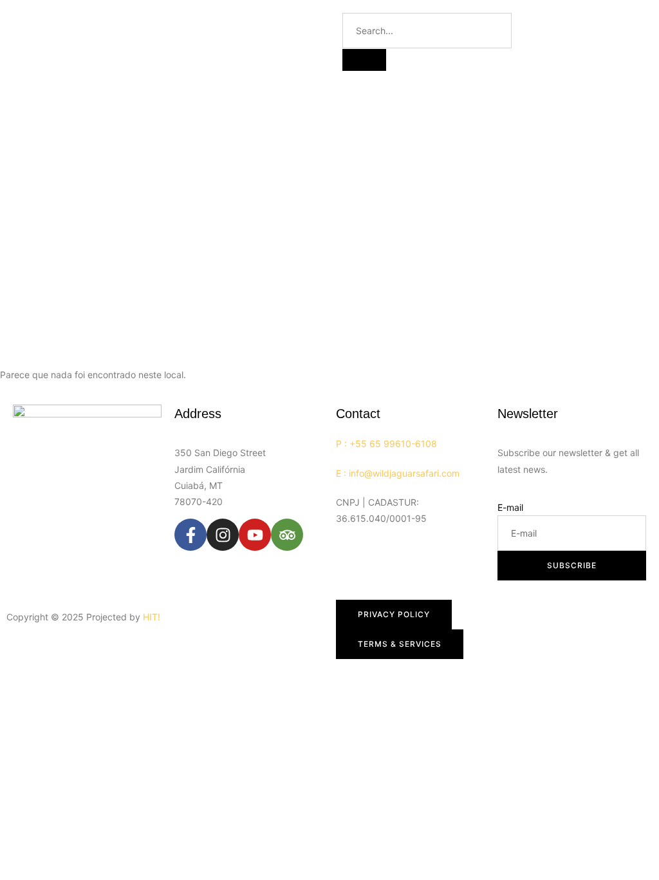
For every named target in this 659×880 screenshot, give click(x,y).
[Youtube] (255, 535)
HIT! (151, 616)
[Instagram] (223, 535)
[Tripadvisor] (287, 535)
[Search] (364, 60)
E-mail (510, 507)
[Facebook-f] (190, 535)
